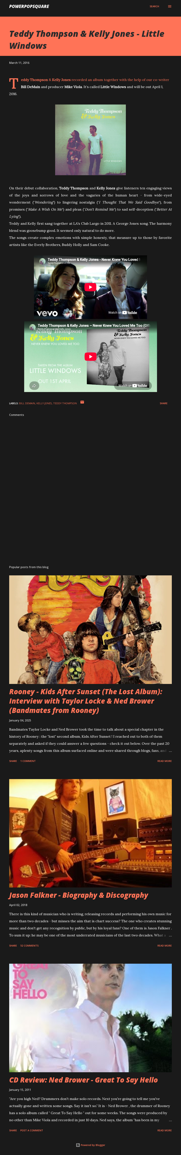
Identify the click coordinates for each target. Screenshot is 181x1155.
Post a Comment (31, 1130)
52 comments (29, 945)
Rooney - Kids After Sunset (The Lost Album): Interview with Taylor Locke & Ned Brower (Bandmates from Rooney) (85, 701)
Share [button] (164, 403)
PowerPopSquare (29, 6)
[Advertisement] (90, 534)
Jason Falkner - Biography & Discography (78, 895)
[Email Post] (82, 403)
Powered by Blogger (92, 1145)
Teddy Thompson (65, 403)
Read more (164, 761)
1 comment (28, 761)
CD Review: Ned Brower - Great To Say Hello (83, 1080)
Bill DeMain (27, 403)
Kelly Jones (44, 403)
